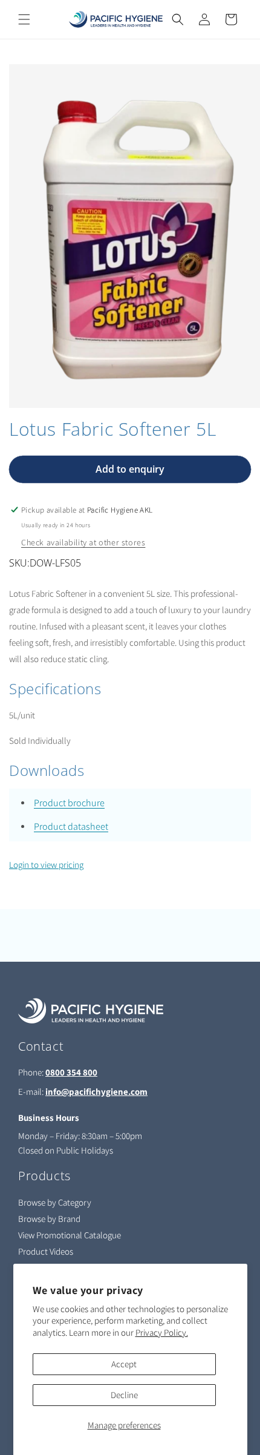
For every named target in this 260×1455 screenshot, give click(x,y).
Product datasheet (71, 826)
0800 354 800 (71, 1072)
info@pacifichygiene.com (96, 1091)
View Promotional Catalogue (69, 1235)
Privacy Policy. (161, 1332)
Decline (124, 1395)
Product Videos (45, 1251)
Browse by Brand (49, 1218)
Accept (124, 1364)
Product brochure (69, 802)
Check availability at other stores (83, 542)
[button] (24, 19)
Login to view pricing (46, 864)
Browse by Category (54, 1202)
